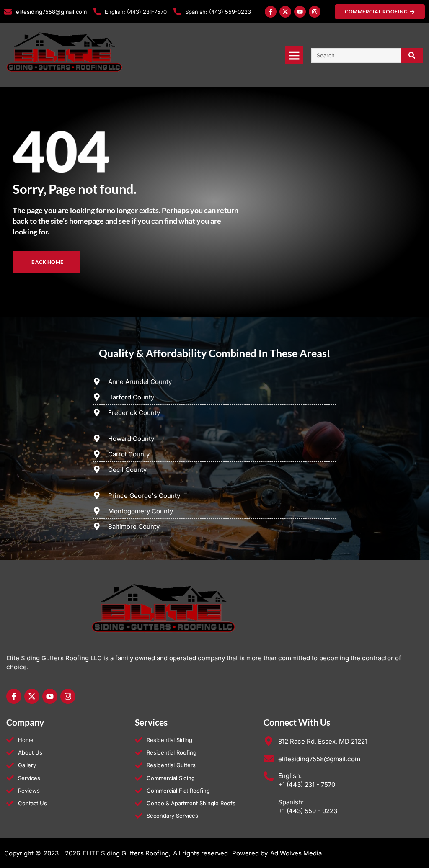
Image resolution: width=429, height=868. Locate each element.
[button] (294, 55)
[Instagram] (314, 12)
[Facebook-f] (271, 12)
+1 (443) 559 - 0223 (307, 811)
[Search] (412, 55)
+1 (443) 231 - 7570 (306, 784)
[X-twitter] (285, 12)
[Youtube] (300, 12)
